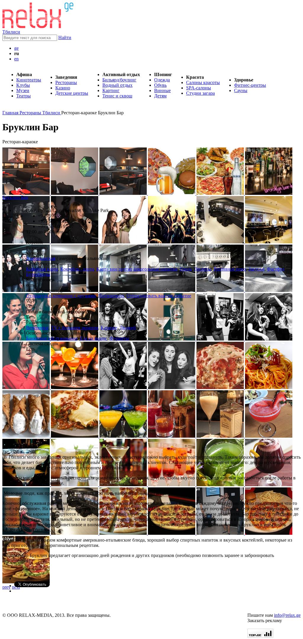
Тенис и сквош (117, 95)
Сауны (240, 90)
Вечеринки (37, 327)
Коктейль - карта (77, 269)
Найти (64, 37)
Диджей (128, 327)
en (16, 58)
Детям (160, 95)
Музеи (22, 90)
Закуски (256, 269)
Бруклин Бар (15, 197)
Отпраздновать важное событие (159, 295)
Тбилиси (11, 31)
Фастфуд (275, 269)
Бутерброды (38, 274)
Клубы (23, 85)
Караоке (109, 327)
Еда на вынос (93, 338)
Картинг (111, 90)
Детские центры (71, 93)
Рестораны (66, 82)
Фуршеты (119, 338)
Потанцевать (111, 295)
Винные (162, 90)
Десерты (202, 269)
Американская (40, 258)
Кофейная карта (42, 269)
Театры (23, 95)
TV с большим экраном (74, 327)
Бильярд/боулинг (119, 79)
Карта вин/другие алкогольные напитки (137, 269)
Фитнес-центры (250, 85)
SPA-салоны (198, 87)
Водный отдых (117, 85)
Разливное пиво (230, 269)
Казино (62, 87)
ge (16, 48)
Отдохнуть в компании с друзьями (61, 295)
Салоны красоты (203, 82)
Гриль (186, 269)
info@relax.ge (287, 615)
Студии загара (200, 93)
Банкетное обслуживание (52, 338)
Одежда (162, 79)
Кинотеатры (28, 79)
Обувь (160, 85)
